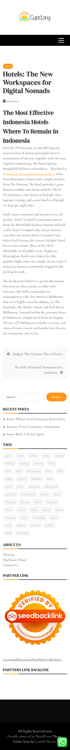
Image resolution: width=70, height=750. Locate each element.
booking (24, 463)
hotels (8, 486)
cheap (51, 463)
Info (7, 66)
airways (59, 455)
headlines (37, 479)
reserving (10, 517)
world (8, 533)
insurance (10, 494)
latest (57, 494)
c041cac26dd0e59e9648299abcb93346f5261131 (32, 659)
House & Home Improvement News (30, 174)
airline (46, 455)
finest (49, 471)
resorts (24, 517)
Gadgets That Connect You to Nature (37, 354)
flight (60, 471)
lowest (37, 502)
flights (8, 479)
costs (8, 471)
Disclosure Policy (14, 560)
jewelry (44, 494)
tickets (54, 517)
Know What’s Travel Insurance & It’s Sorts (36, 419)
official (47, 510)
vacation (35, 525)
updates (21, 525)
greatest (22, 479)
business (38, 463)
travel (8, 525)
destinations (33, 471)
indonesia (34, 486)
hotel (50, 479)
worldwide (22, 533)
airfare (20, 455)
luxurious (52, 502)
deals (19, 471)
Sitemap (8, 554)
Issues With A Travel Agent (25, 434)
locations (10, 502)
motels (8, 510)
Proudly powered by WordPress (29, 736)
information (51, 486)
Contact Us (10, 565)
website (49, 525)
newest (21, 510)
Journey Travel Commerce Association (33, 426)
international (28, 494)
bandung (9, 463)
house (20, 486)
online (59, 510)
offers (34, 510)
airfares (33, 455)
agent (8, 455)
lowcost (25, 502)
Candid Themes (45, 741)
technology (39, 517)
